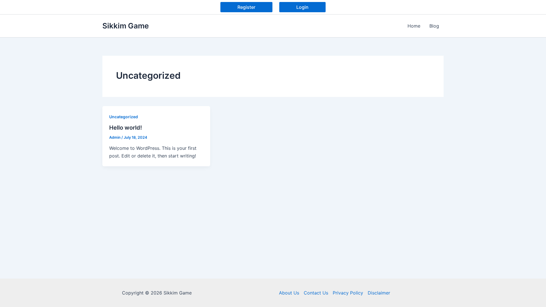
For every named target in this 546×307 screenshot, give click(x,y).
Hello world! (125, 127)
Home (414, 26)
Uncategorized (123, 116)
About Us (289, 293)
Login (302, 7)
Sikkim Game (125, 25)
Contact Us (316, 293)
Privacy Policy (348, 293)
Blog (434, 26)
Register (246, 7)
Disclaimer (379, 293)
